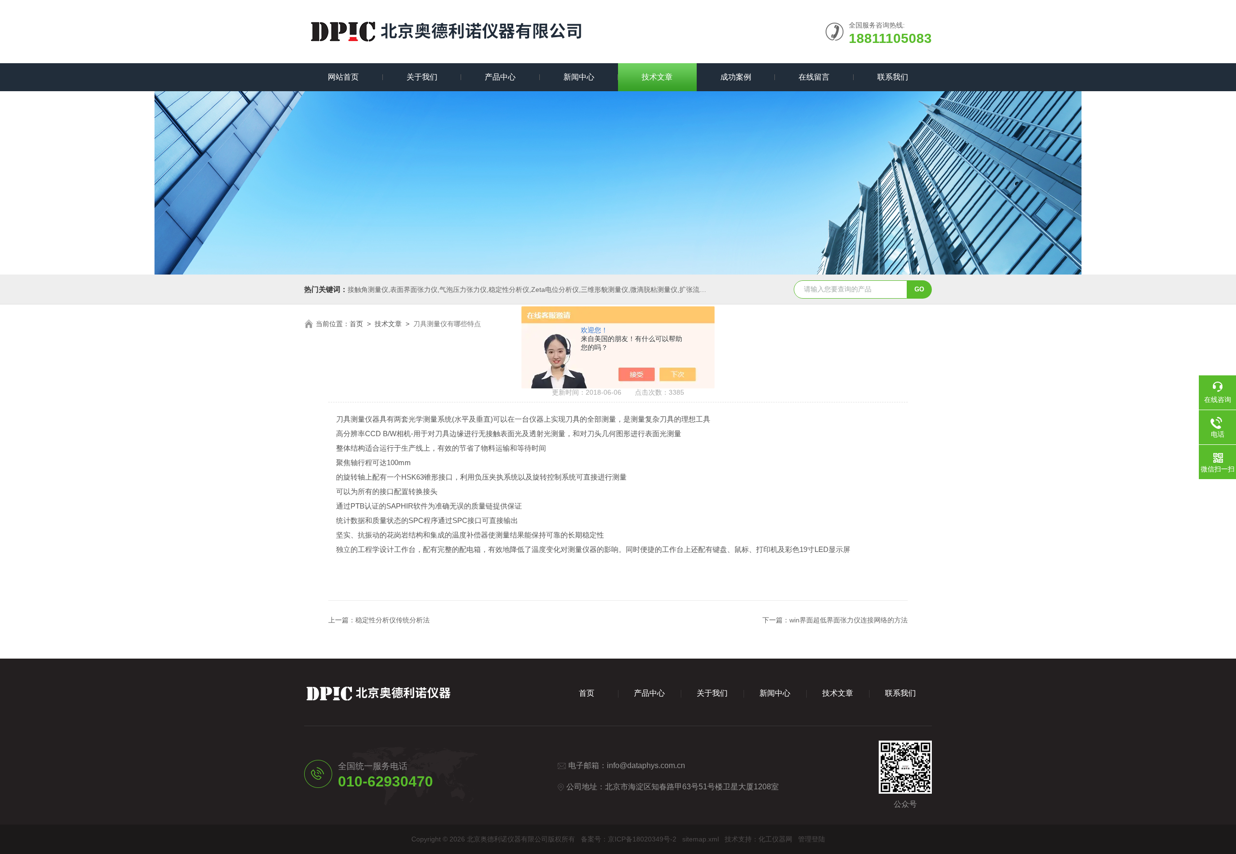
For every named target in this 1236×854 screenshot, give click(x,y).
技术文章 (657, 77)
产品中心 (500, 77)
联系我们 (892, 77)
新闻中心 (578, 77)
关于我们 (422, 77)
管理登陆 (811, 839)
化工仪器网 (775, 839)
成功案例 (735, 77)
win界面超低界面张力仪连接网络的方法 (848, 620)
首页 (356, 324)
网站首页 (343, 77)
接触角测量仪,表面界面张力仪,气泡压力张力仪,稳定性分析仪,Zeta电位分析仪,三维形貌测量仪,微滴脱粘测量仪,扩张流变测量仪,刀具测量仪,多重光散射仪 (576, 289)
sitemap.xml (700, 839)
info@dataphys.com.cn (646, 765)
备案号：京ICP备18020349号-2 (628, 839)
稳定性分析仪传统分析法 (392, 620)
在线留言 (814, 77)
